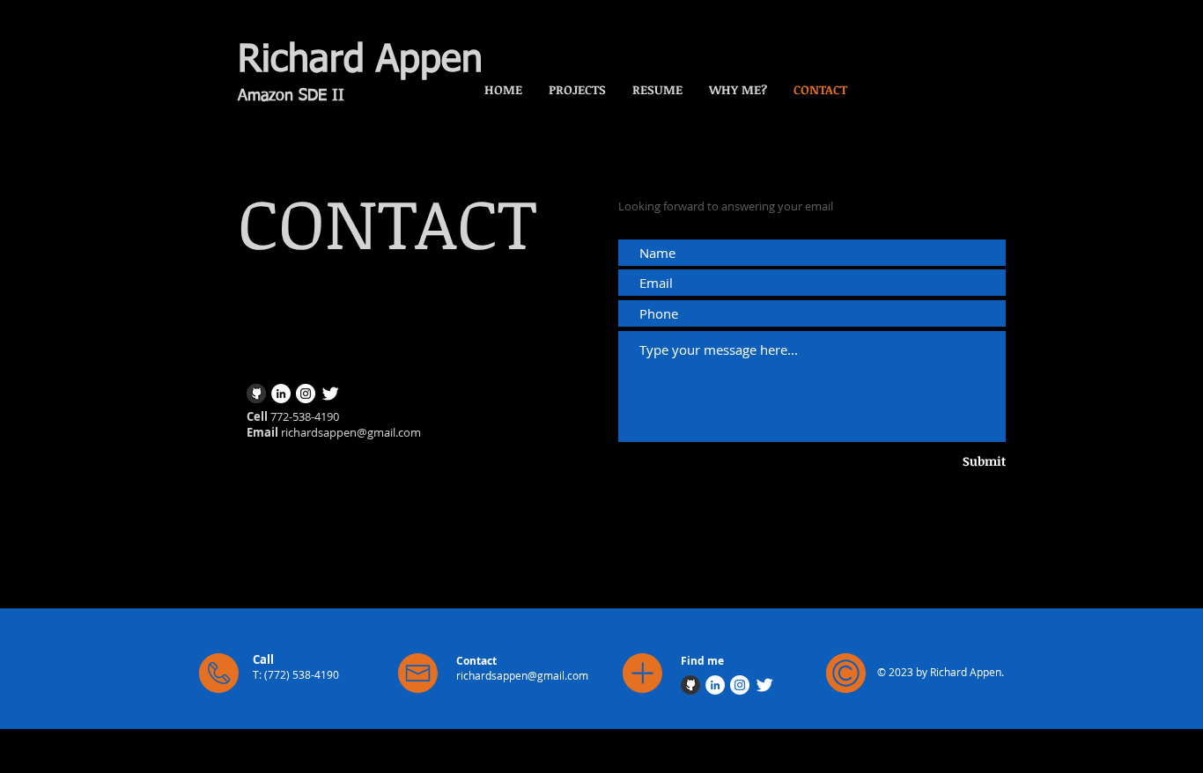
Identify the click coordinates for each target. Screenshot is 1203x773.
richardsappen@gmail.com (351, 432)
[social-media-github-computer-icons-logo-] (256, 393)
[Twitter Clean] (330, 393)
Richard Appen (360, 60)
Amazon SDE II (291, 96)
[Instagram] (305, 393)
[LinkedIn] (281, 393)
